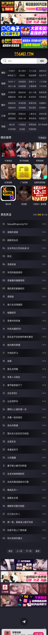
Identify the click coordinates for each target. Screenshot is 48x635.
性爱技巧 (43, 118)
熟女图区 (32, 107)
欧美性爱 (43, 92)
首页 (10, 551)
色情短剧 (32, 129)
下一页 (28, 551)
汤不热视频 (42, 124)
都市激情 (12, 114)
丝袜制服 (22, 86)
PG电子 (12, 71)
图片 (3, 105)
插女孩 (12, 124)
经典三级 (22, 97)
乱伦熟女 (32, 97)
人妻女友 (32, 114)
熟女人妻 (12, 86)
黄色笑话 (32, 118)
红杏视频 (12, 129)
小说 (3, 115)
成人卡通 (32, 92)
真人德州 (22, 71)
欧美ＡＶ (32, 81)
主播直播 (32, 86)
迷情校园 (12, 118)
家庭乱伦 (22, 114)
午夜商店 (22, 124)
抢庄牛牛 (43, 75)
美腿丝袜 (12, 107)
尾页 (37, 551)
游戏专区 (43, 71)
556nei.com (24, 54)
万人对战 (32, 71)
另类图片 (43, 107)
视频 (3, 83)
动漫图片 (43, 103)
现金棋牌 (32, 75)
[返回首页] (44, 629)
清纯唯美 (22, 107)
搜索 (42, 61)
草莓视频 (32, 124)
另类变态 (43, 97)
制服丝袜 (12, 97)
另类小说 (22, 118)
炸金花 (22, 75)
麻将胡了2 (12, 75)
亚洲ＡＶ (12, 81)
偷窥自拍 (12, 103)
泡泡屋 (22, 129)
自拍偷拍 (22, 81)
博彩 (3, 72)
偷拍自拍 (22, 92)
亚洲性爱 (12, 92)
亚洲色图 (22, 103)
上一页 (19, 551)
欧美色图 (32, 103)
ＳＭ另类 (43, 86)
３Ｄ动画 (43, 81)
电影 (3, 94)
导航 (3, 126)
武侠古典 (43, 114)
